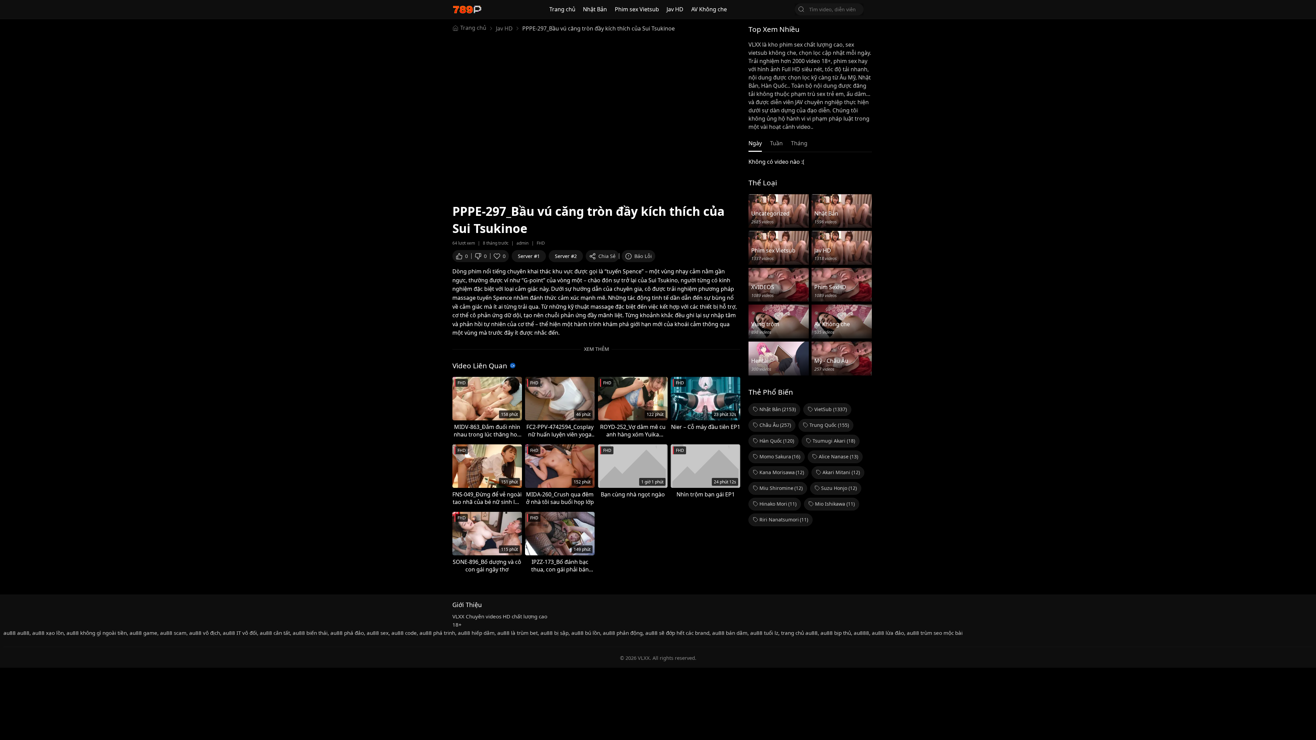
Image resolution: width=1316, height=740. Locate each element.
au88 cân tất (275, 632)
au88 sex (378, 632)
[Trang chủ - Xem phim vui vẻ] (467, 9)
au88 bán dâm (729, 632)
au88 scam (173, 632)
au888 (861, 632)
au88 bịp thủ (835, 632)
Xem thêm (596, 349)
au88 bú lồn (585, 632)
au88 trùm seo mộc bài (935, 632)
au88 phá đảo (347, 632)
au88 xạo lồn (48, 632)
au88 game (143, 632)
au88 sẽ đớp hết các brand (677, 632)
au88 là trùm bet (517, 632)
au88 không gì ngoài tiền (96, 632)
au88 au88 (16, 632)
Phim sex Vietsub (637, 9)
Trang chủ (562, 9)
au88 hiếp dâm (476, 632)
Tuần (776, 143)
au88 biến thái (310, 632)
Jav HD (675, 9)
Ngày (755, 143)
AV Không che (709, 9)
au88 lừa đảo (888, 632)
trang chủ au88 (799, 632)
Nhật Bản (595, 9)
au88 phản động (623, 632)
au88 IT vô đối (240, 632)
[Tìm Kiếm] (801, 9)
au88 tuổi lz (764, 632)
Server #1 (529, 256)
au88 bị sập (554, 632)
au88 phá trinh (437, 632)
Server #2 (566, 256)
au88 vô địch (204, 632)
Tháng (799, 143)
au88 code (404, 632)
